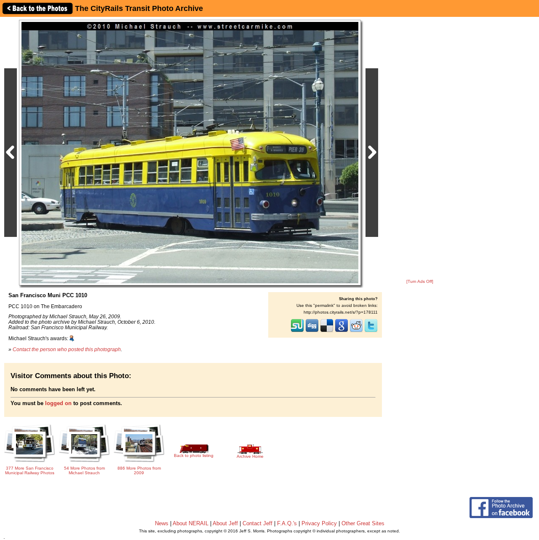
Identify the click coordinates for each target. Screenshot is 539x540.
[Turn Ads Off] (419, 281)
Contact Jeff (257, 523)
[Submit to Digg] (312, 331)
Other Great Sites (363, 523)
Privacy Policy (319, 523)
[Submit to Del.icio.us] (327, 331)
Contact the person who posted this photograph (67, 349)
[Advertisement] (420, 148)
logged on (58, 403)
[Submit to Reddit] (356, 331)
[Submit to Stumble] (297, 331)
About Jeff (225, 523)
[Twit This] (371, 331)
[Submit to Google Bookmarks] (341, 331)
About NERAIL (190, 523)
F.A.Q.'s (287, 523)
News (161, 523)
